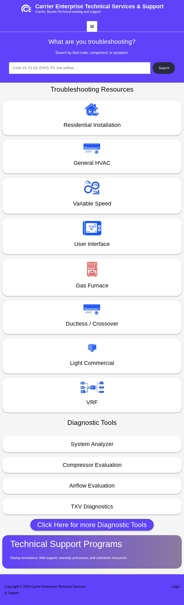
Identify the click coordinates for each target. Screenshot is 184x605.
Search (164, 68)
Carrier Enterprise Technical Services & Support (99, 6)
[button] (92, 525)
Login (176, 586)
